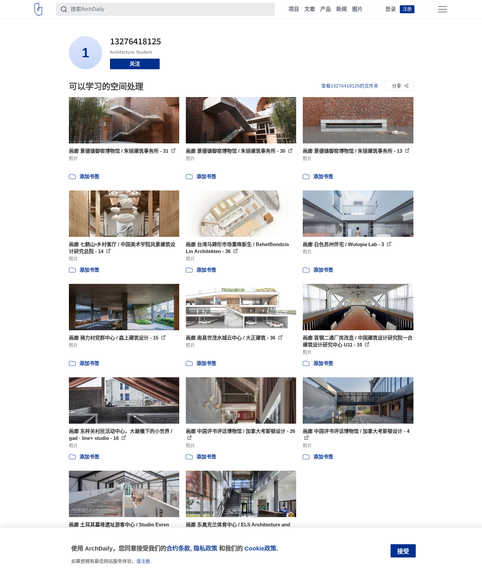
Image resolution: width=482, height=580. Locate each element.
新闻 (341, 9)
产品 (325, 9)
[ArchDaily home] (38, 9)
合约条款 (178, 548)
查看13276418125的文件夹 (349, 85)
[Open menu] (442, 9)
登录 (390, 9)
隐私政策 (205, 548)
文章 (309, 9)
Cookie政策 (260, 548)
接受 (403, 551)
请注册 (143, 561)
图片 (357, 9)
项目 (294, 9)
